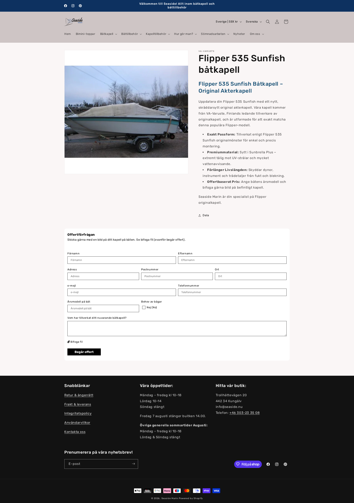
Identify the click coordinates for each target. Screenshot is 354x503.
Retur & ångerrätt (78, 395)
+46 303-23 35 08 (244, 413)
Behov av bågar (151, 301)
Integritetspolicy (78, 413)
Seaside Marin (169, 498)
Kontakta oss (74, 432)
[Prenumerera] (133, 464)
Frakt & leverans (77, 404)
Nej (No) (152, 307)
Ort (217, 269)
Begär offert (84, 352)
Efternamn (185, 253)
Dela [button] (206, 215)
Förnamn (73, 253)
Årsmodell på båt (78, 301)
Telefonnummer (188, 285)
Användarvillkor (77, 423)
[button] (108, 34)
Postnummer (150, 269)
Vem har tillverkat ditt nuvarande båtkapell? (96, 317)
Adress (72, 269)
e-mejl (71, 285)
